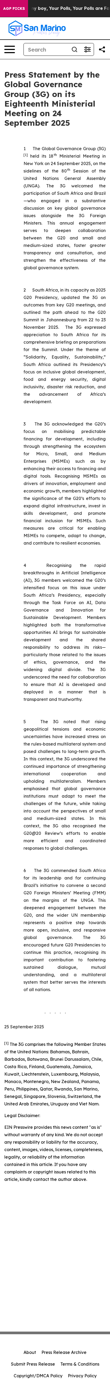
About (29, 1352)
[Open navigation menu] (9, 49)
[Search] (74, 49)
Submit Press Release (33, 1364)
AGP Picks (14, 8)
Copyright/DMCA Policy (38, 1375)
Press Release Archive (64, 1352)
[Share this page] (102, 49)
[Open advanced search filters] (87, 49)
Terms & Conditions (79, 1364)
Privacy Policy (82, 1375)
